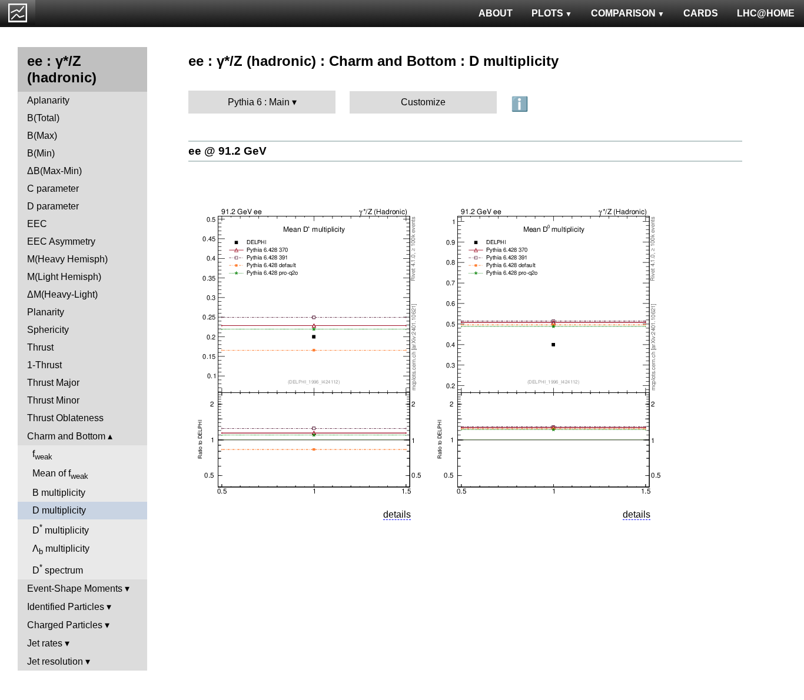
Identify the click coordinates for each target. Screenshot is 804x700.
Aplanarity (48, 100)
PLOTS (547, 13)
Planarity (45, 312)
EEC (37, 224)
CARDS (700, 13)
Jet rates (44, 643)
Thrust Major (53, 383)
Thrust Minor (53, 400)
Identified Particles (65, 607)
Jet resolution (55, 661)
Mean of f (60, 474)
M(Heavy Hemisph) (67, 259)
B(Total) (43, 118)
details (397, 514)
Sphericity (48, 330)
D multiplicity (59, 510)
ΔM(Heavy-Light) (62, 294)
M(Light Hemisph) (64, 277)
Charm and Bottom (66, 436)
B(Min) (41, 153)
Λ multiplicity (60, 550)
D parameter (53, 206)
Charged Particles (64, 625)
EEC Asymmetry (61, 241)
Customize (423, 102)
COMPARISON (623, 13)
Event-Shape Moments (74, 589)
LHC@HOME (766, 13)
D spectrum (57, 569)
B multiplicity (58, 493)
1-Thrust (44, 365)
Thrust (40, 347)
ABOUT (496, 13)
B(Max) (42, 136)
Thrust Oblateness (65, 418)
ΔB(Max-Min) (54, 171)
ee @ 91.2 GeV (227, 151)
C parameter (53, 189)
